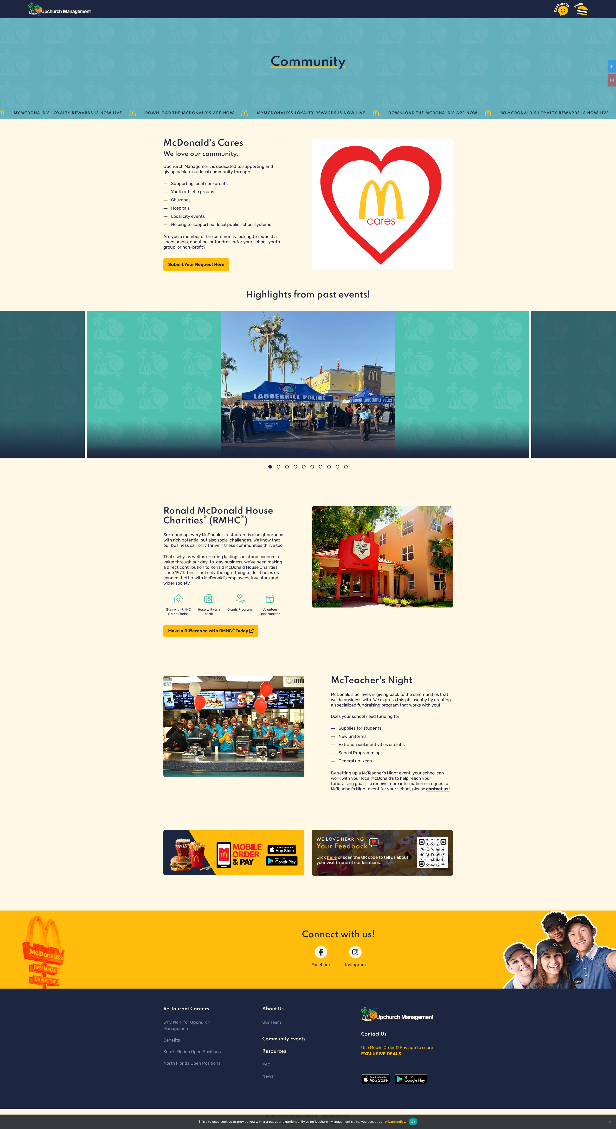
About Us (273, 1009)
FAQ (266, 1064)
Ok (413, 1121)
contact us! (438, 789)
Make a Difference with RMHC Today (208, 631)
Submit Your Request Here (196, 264)
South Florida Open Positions (192, 1051)
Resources (274, 1051)
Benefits (171, 1040)
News (267, 1076)
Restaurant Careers (186, 1009)
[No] (610, 1121)
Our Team (271, 1022)
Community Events (283, 1039)
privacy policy (395, 1121)
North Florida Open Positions (191, 1063)
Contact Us (373, 1034)
